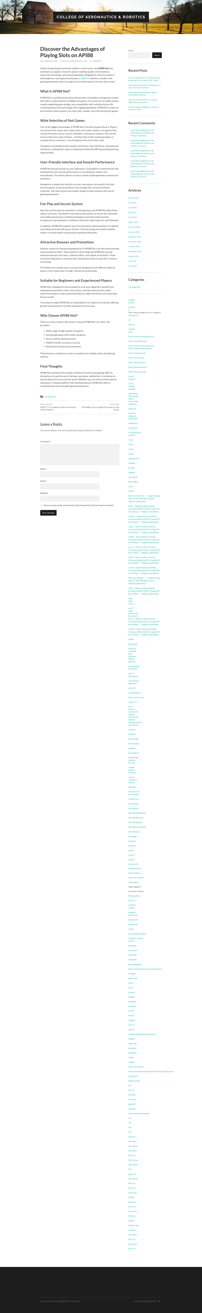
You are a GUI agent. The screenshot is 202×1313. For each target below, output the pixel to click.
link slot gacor (133, 743)
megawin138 (133, 458)
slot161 (131, 941)
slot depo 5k (133, 315)
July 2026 (132, 202)
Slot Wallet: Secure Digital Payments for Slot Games (100, 407)
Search (131, 50)
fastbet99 (132, 1001)
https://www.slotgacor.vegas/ (140, 348)
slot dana (132, 846)
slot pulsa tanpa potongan (138, 1113)
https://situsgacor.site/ (137, 372)
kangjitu (131, 997)
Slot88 (131, 491)
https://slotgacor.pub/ (137, 353)
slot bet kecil (133, 794)
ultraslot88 (132, 477)
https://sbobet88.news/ (137, 341)
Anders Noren (149, 1301)
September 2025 (135, 251)
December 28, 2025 (49, 61)
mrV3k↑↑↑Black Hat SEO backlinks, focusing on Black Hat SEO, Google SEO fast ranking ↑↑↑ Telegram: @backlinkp (144, 570)
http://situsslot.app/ (136, 358)
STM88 (131, 1197)
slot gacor (132, 648)
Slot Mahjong (133, 681)
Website (44, 493)
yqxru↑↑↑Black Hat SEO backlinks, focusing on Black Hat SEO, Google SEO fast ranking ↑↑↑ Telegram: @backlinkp (144, 550)
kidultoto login (134, 1081)
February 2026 (134, 227)
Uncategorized (50, 397)
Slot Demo (132, 1141)
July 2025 (132, 261)
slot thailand (133, 804)
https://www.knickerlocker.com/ (141, 336)
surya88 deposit (134, 693)
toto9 (130, 987)
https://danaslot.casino (137, 367)
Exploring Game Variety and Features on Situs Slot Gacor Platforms (144, 86)
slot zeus (131, 763)
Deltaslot (132, 413)
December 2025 (134, 237)
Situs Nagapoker (135, 964)
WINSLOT (132, 734)
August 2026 (133, 198)
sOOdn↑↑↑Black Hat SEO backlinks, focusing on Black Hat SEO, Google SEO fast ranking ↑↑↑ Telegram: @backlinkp (144, 519)
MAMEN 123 (133, 799)
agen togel (132, 1043)
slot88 (130, 639)
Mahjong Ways (134, 896)
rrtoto (130, 440)
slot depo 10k (133, 791)
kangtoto (132, 760)
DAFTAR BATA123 (136, 818)
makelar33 (132, 780)
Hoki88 (131, 300)
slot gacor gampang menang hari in (142, 1034)
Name (43, 469)
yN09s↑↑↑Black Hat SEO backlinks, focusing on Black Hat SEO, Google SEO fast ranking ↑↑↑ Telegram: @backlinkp (144, 539)
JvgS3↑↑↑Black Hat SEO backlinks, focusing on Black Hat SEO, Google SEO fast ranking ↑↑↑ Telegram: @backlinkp (144, 529)
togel (130, 598)
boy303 (131, 303)
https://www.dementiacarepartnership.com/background (150, 1071)
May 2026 (132, 212)
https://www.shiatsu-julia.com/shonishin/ (145, 969)
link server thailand (136, 877)
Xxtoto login (133, 401)
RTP (130, 1169)
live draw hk (133, 613)
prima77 (131, 855)
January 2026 (133, 232)
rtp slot (131, 1011)
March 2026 (133, 222)
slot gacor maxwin (135, 938)
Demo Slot (132, 1193)
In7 (129, 320)
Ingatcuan (132, 409)
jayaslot (131, 770)
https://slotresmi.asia (136, 362)
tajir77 (131, 486)
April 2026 (132, 217)
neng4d (131, 386)
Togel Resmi (133, 393)
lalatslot (131, 719)
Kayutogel (132, 836)
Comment (45, 441)
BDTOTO (132, 662)
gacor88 (131, 1104)
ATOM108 (132, 669)
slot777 (131, 608)
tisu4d (130, 376)
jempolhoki (132, 644)
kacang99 (132, 945)
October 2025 (134, 246)
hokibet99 (132, 959)
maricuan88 (133, 739)
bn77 (130, 706)
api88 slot (85, 78)
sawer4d (131, 379)
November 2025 (134, 241)
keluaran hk (133, 915)
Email (43, 481)
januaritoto (132, 950)
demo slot (132, 1174)
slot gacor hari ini (135, 722)
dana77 (131, 1015)
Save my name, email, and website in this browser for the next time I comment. (78, 505)
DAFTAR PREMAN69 (137, 813)
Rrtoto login (133, 396)
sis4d (130, 332)
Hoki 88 (131, 324)
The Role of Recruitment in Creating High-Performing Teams (142, 101)
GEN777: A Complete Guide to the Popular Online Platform (58, 407)
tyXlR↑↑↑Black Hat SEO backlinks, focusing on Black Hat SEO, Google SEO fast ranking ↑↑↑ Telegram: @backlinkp (144, 560)
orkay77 (131, 603)
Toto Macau (133, 1146)
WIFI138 (132, 773)
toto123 (131, 782)
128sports (132, 404)
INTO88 (131, 1095)
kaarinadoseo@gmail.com (74, 61)
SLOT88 (131, 307)
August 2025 (133, 256)
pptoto (131, 398)
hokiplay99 (132, 418)
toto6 (130, 983)
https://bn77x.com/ (136, 697)
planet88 (132, 787)
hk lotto (131, 709)
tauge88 (131, 472)
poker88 (131, 389)
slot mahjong (133, 666)
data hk (131, 850)
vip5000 (131, 435)
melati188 (132, 1053)
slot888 (131, 468)
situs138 (131, 688)
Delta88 (131, 329)
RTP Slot (131, 1216)
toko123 (131, 1137)
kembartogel (133, 757)
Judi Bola (132, 905)
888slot (131, 659)
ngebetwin (132, 683)
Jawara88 (132, 651)
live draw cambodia (136, 1067)
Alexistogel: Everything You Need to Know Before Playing (142, 93)
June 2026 (132, 207)
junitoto (131, 992)
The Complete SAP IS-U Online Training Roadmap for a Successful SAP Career (144, 79)
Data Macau (133, 1165)
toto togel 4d (133, 753)
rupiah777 (132, 702)
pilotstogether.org (135, 934)
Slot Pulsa (132, 1202)
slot (144, 934)
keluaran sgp (133, 1225)
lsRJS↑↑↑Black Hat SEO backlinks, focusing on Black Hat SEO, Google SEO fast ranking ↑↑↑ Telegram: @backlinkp (144, 509)
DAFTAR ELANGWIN (137, 827)
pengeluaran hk (134, 868)
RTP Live (131, 900)
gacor (130, 654)
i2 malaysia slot (134, 432)
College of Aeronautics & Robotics (101, 17)
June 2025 (132, 266)
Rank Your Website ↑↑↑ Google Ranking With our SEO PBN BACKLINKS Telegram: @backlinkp (144, 498)
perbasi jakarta (134, 873)
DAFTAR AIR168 (135, 822)
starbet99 (132, 955)
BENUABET (133, 482)
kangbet (131, 1020)
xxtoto (131, 449)
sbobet (131, 929)
